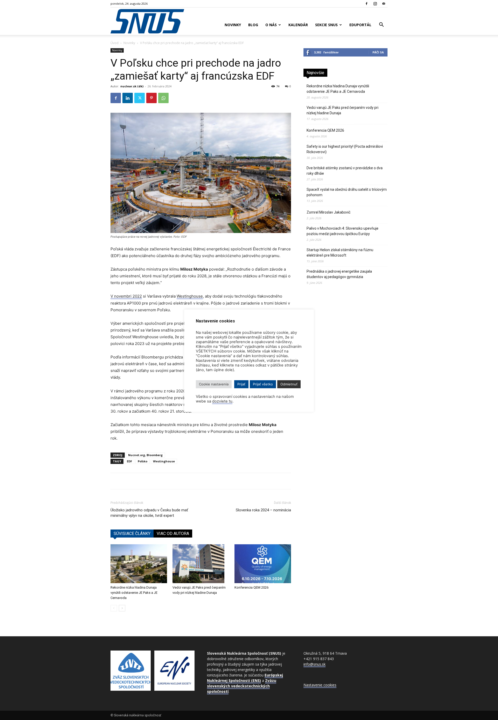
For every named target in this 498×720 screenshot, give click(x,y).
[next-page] (122, 608)
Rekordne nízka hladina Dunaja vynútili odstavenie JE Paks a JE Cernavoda (133, 592)
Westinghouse (190, 296)
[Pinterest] (151, 98)
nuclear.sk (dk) (131, 86)
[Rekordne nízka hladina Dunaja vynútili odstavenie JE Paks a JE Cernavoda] (138, 563)
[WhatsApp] (163, 98)
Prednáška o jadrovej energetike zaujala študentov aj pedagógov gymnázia (339, 274)
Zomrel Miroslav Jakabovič (328, 212)
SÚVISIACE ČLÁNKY (132, 533)
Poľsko (142, 461)
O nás (271, 24)
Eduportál (360, 24)
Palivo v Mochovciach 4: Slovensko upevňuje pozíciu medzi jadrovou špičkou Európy (342, 231)
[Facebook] (366, 3)
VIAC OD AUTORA (173, 533)
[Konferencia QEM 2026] (262, 563)
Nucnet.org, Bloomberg (145, 455)
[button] (381, 25)
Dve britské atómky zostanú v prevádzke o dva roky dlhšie (345, 170)
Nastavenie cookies (319, 684)
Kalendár (298, 24)
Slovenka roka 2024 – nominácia (263, 510)
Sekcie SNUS (326, 24)
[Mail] (384, 3)
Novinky (233, 24)
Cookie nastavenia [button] (214, 384)
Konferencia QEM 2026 (251, 587)
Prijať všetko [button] (263, 384)
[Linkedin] (127, 98)
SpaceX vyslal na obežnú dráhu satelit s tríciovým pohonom (347, 192)
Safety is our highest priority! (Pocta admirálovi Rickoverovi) (345, 149)
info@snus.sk (314, 664)
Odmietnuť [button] (289, 384)
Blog (253, 24)
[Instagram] (375, 3)
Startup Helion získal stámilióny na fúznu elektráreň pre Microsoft (340, 252)
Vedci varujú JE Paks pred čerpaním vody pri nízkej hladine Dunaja (342, 110)
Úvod (114, 43)
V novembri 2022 (126, 296)
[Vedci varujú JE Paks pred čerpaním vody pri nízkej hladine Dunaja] (200, 563)
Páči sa (378, 52)
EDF (129, 461)
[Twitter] (139, 98)
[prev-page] (113, 608)
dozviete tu (222, 401)
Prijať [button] (241, 384)
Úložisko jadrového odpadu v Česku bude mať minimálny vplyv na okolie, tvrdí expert (149, 513)
